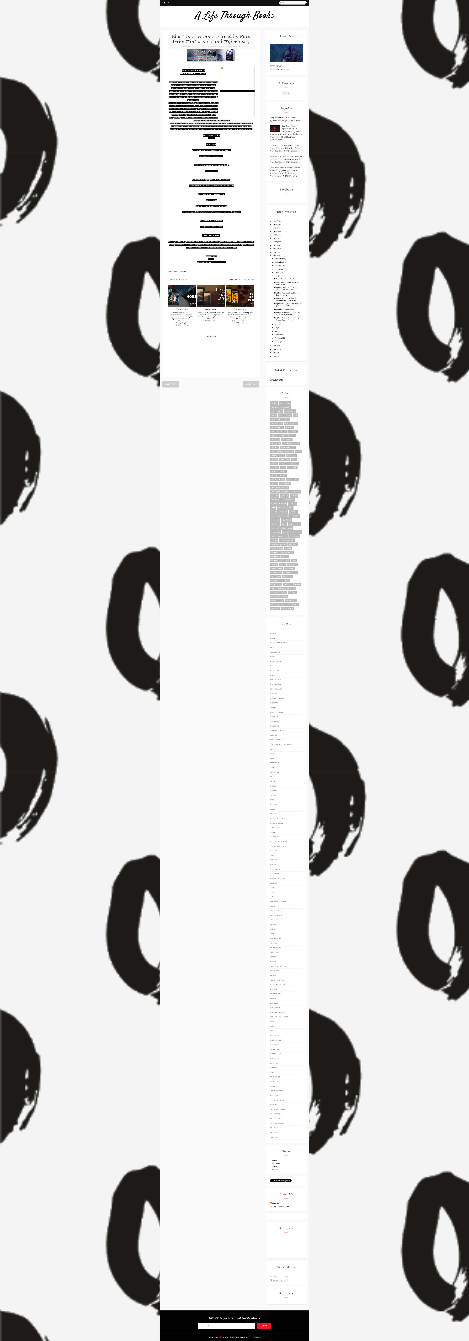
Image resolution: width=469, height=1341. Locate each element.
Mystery (275, 520)
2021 (275, 238)
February (278, 338)
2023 (275, 231)
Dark (281, 455)
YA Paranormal (277, 605)
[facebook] (164, 3)
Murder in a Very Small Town (285, 309)
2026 (275, 221)
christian (275, 443)
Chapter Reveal (287, 435)
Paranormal (228, 46)
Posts (274, 1277)
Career (274, 435)
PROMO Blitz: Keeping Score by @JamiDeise (286, 283)
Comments (277, 1280)
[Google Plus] (244, 280)
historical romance (280, 492)
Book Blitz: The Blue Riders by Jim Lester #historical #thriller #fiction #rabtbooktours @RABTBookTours (286, 148)
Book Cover (276, 423)
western (291, 588)
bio (295, 415)
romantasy (287, 552)
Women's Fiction (278, 592)
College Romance (291, 443)
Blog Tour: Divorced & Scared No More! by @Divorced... (287, 313)
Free (283, 467)
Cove (298, 451)
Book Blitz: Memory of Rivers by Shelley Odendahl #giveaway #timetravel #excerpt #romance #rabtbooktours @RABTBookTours (210, 317)
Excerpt (284, 463)
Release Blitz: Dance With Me (285, 279)
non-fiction (294, 524)
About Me (276, 1163)
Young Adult (287, 609)
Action (274, 403)
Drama (274, 459)
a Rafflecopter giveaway (177, 271)
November (279, 262)
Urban (297, 584)
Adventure (285, 403)
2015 (275, 346)
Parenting (275, 532)
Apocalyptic (276, 411)
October (278, 266)
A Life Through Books (234, 15)
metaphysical (277, 516)
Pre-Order (294, 536)
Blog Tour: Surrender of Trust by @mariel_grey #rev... (286, 319)
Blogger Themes (254, 1337)
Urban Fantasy (277, 588)
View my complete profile (280, 1207)
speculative (276, 568)
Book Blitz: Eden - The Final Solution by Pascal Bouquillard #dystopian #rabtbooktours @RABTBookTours (286, 159)
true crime (276, 584)
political (297, 532)
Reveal (288, 548)
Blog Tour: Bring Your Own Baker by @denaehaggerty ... (288, 305)
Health (274, 484)
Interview (220, 46)
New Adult (286, 520)
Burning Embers (278, 431)
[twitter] (168, 3)
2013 (275, 353)
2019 (275, 245)
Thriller (285, 580)
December (279, 259)
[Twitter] (248, 280)
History (296, 492)
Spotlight (289, 568)
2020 (275, 242)
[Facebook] (240, 280)
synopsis (287, 576)
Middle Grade (292, 516)
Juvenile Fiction (278, 504)
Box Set (289, 427)
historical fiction (279, 488)
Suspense (275, 576)
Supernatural (290, 572)
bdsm (273, 415)
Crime (273, 455)
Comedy (274, 447)
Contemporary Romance (282, 451)
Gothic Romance (278, 476)
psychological (287, 540)
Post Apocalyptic (279, 536)
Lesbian (292, 504)
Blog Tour (205, 46)
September (279, 269)
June (277, 324)
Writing (292, 592)
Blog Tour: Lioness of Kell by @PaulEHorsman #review (285, 299)
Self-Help (292, 564)
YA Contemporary (279, 596)
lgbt (273, 508)
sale (294, 560)
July (276, 276)
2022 (275, 235)
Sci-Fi (282, 564)
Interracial (276, 500)
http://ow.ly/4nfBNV (219, 262)
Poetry (286, 532)
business (293, 431)
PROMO (274, 540)
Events (275, 1169)
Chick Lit (275, 439)
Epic (294, 459)
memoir (293, 512)
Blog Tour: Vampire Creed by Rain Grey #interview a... (287, 294)
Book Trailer (277, 427)
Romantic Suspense (280, 560)
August (278, 272)
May (276, 328)
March (277, 335)
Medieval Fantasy (279, 512)
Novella (274, 528)
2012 (275, 356)
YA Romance (293, 605)
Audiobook (290, 411)
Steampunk (276, 572)
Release (293, 544)
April (277, 331)
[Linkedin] (253, 280)
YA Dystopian (277, 601)
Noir (284, 524)
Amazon (211, 138)
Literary (282, 508)
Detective (291, 455)
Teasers (275, 580)
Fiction (274, 467)
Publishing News (278, 544)
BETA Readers (285, 415)
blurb (286, 419)
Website (211, 259)
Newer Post (171, 384)
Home (274, 1161)
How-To (284, 496)
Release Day (276, 548)
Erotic (274, 463)
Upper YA (288, 584)
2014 (275, 349)
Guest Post (292, 480)
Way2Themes (229, 1337)
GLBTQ (273, 471)
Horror (274, 496)
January (278, 342)
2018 (275, 249)
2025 (275, 224)
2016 (275, 256)
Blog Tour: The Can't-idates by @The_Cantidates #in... (285, 289)
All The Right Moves (280, 407)
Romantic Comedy (279, 556)
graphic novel (277, 480)
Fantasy (294, 463)
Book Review (290, 423)
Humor (294, 496)
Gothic (282, 471)
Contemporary (288, 447)
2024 (275, 228)
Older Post (251, 384)
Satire (274, 564)
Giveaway (213, 46)
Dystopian (284, 459)
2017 (275, 252)
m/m (290, 508)
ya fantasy (291, 601)
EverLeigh (276, 1203)
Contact (275, 1166)
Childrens (286, 439)
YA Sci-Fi (275, 609)
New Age (275, 524)
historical (285, 484)
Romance (236, 46)
